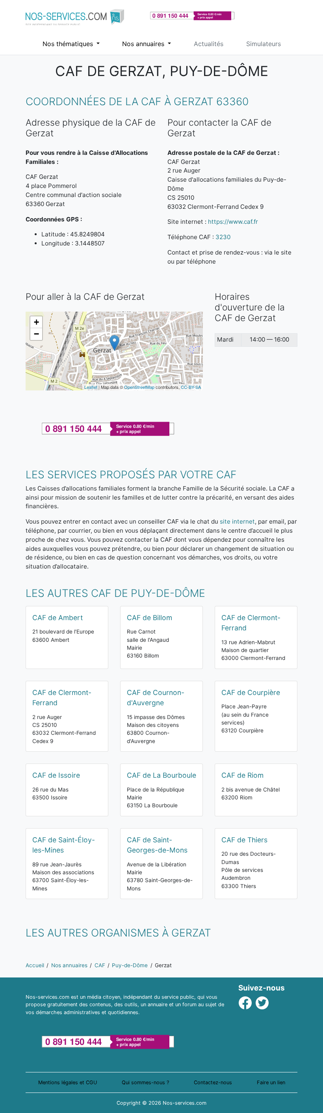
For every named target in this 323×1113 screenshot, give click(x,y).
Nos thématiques (69, 44)
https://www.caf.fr (233, 221)
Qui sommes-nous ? (145, 1082)
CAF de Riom (242, 775)
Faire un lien (271, 1082)
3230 (222, 237)
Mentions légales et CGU (67, 1082)
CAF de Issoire (56, 775)
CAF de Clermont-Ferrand (250, 622)
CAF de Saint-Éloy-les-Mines (63, 845)
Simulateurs (263, 44)
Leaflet (90, 387)
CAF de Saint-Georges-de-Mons (157, 845)
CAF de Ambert (57, 617)
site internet (237, 521)
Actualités (208, 44)
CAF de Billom (149, 617)
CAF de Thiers (244, 840)
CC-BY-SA (191, 387)
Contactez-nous (213, 1082)
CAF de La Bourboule (161, 775)
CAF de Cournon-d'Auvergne (155, 697)
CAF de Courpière (250, 692)
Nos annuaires (144, 44)
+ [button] (36, 322)
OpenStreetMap (139, 387)
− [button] (36, 334)
